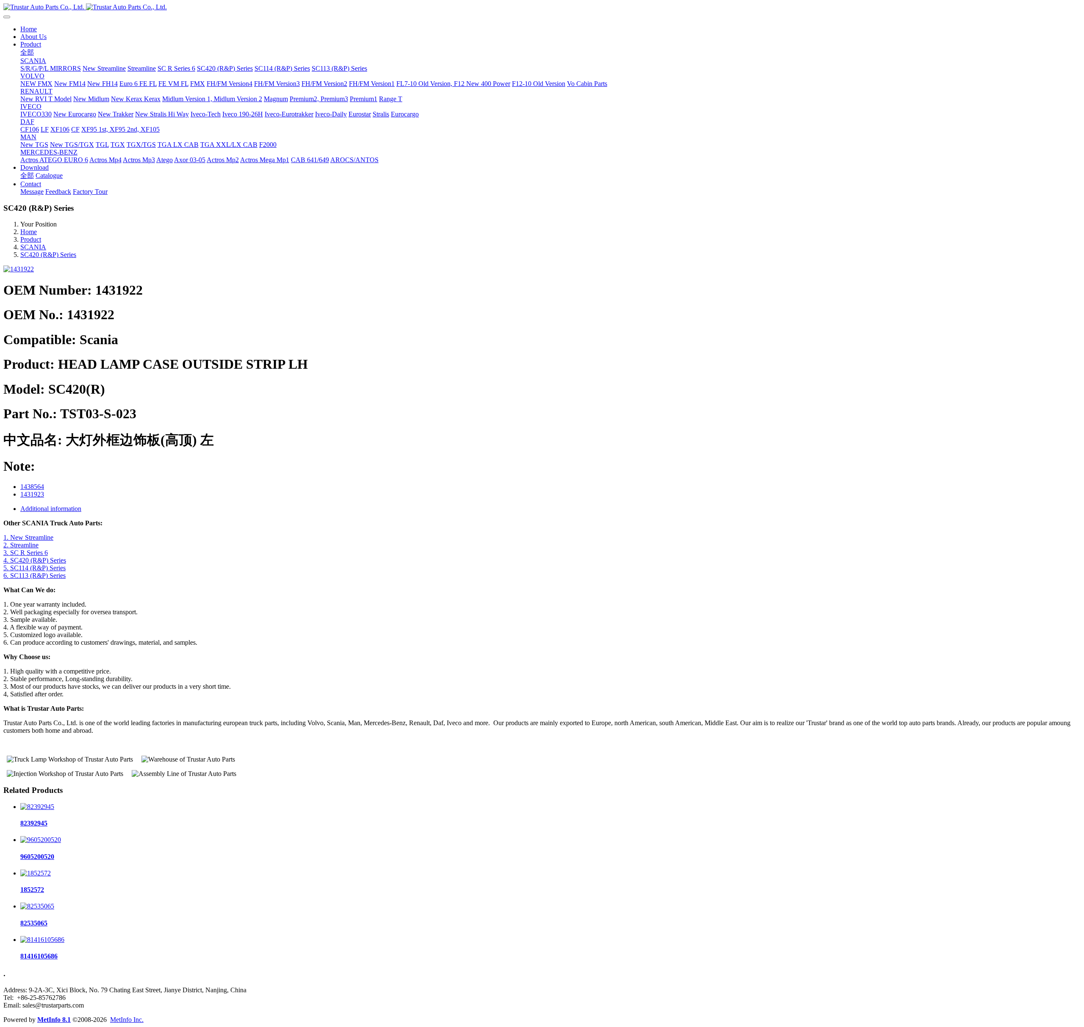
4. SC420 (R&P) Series (34, 560)
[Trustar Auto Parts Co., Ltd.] (542, 7)
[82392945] (37, 806)
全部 (27, 52)
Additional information (50, 508)
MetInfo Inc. (127, 1019)
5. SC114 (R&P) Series (34, 567)
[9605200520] (40, 839)
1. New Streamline (28, 537)
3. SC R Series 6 (25, 552)
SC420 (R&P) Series (48, 254)
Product (30, 239)
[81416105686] (42, 939)
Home (28, 29)
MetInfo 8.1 (54, 1019)
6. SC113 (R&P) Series (34, 575)
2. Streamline (21, 545)
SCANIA (33, 247)
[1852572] (35, 873)
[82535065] (37, 906)
